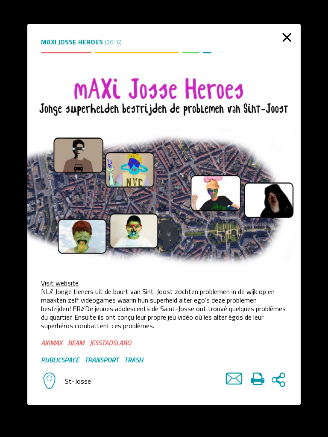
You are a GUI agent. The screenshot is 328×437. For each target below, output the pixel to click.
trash (133, 360)
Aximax (51, 343)
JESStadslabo (110, 343)
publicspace (60, 360)
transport (102, 360)
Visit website (60, 283)
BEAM (76, 343)
